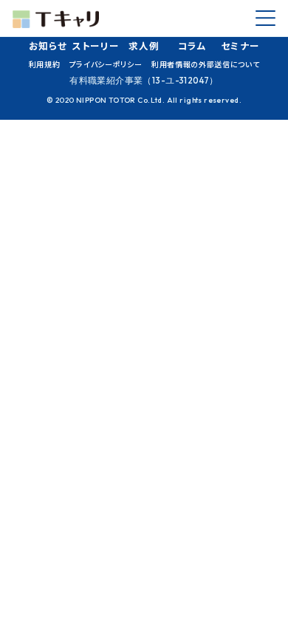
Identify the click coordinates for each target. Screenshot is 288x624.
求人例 (143, 45)
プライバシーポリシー (106, 63)
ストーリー (95, 45)
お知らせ (48, 45)
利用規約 (45, 63)
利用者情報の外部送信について (205, 63)
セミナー (241, 45)
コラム (192, 45)
